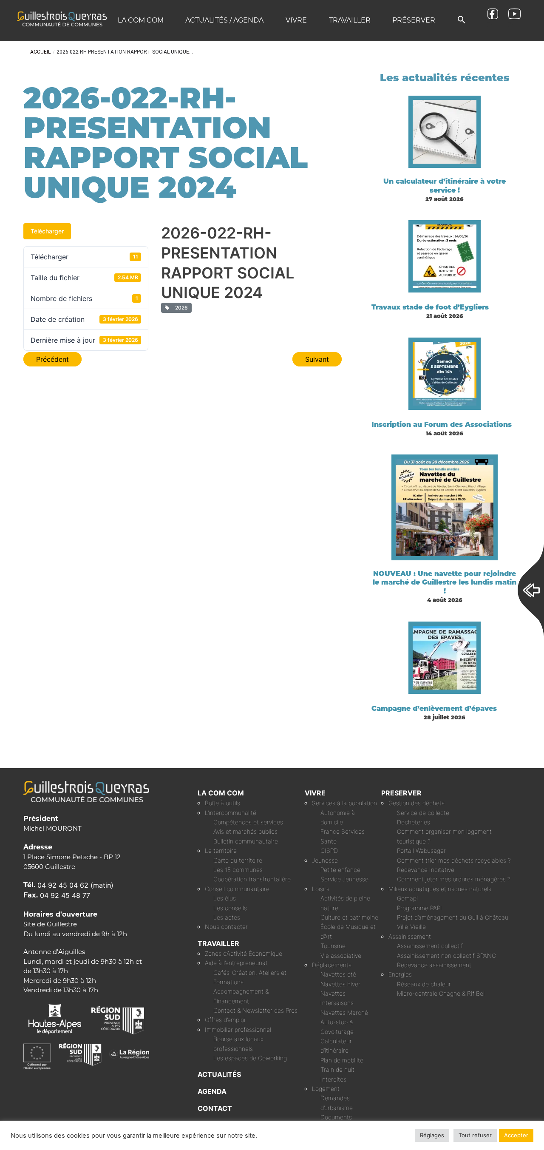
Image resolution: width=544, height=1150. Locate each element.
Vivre (296, 20)
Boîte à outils (222, 802)
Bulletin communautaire (245, 841)
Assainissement (409, 936)
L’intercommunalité (230, 812)
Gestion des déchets (416, 802)
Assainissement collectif (430, 945)
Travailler (350, 20)
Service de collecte (423, 812)
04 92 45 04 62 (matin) (75, 885)
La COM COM (141, 20)
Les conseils (230, 907)
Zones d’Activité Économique (243, 953)
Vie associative (340, 955)
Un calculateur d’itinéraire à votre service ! (444, 185)
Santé (328, 841)
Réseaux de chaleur (424, 984)
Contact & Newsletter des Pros (255, 1010)
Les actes (226, 917)
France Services (342, 831)
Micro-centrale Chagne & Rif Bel (440, 993)
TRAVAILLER (218, 943)
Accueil (40, 52)
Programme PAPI (419, 907)
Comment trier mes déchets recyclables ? (454, 860)
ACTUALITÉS (219, 1074)
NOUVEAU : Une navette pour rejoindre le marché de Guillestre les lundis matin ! (444, 583)
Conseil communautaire (237, 888)
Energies (400, 974)
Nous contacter (226, 926)
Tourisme (333, 945)
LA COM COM (221, 793)
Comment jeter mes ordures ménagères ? (453, 879)
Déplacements (331, 964)
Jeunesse (325, 860)
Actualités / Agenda (224, 20)
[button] (461, 20)
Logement (326, 1088)
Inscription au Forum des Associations (441, 424)
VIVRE (315, 793)
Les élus (224, 898)
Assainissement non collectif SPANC (446, 955)
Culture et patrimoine (349, 917)
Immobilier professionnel (238, 1029)
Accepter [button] (516, 1135)
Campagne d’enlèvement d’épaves (434, 708)
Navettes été (338, 974)
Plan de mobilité (341, 1060)
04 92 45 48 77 (65, 895)
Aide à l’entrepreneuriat (236, 962)
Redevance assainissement (434, 964)
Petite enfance (340, 869)
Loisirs (320, 888)
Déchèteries (413, 822)
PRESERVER (401, 793)
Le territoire (221, 850)
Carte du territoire (237, 860)
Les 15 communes (238, 869)
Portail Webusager (421, 850)
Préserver (413, 20)
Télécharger (47, 231)
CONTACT (215, 1108)
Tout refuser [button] (475, 1135)
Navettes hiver (340, 984)
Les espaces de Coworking (250, 1058)
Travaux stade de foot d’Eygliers (430, 307)
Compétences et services (248, 822)
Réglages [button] (432, 1135)
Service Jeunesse (344, 879)
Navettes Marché (344, 1012)
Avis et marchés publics (245, 831)
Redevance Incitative (425, 869)
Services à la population (344, 802)
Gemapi (407, 898)
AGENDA (212, 1091)
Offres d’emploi (225, 1019)
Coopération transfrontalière (252, 879)
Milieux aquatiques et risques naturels (439, 888)
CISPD (329, 850)
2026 (180, 307)
